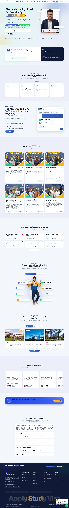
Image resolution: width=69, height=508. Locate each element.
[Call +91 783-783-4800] (52, 1)
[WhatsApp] (19, 487)
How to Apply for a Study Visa (48, 475)
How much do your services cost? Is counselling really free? (28, 443)
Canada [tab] (29, 326)
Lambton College (32, 341)
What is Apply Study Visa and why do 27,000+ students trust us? (29, 425)
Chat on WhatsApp (25, 25)
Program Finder (57, 477)
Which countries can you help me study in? (24, 447)
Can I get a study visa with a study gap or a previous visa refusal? (28, 436)
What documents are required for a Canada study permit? (27, 440)
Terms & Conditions (51, 504)
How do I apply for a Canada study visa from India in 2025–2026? (28, 433)
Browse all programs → (34, 249)
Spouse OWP (35, 483)
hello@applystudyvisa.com (11, 484)
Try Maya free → (10, 131)
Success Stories (45, 1)
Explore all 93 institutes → (34, 350)
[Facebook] (6, 487)
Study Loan (34, 480)
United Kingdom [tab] (38, 326)
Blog (49, 1)
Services (26, 1)
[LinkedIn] (14, 487)
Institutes (38, 1)
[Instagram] (9, 487)
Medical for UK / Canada (47, 478)
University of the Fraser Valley (15, 341)
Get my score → (58, 400)
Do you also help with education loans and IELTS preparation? (28, 450)
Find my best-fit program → (12, 25)
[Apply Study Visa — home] (10, 1)
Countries (21, 1)
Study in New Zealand (25, 480)
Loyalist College (52, 341)
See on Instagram (19, 211)
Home (17, 1)
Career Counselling (36, 474)
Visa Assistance (35, 477)
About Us (56, 474)
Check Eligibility (33, 1)
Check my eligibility (50, 466)
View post (40, 211)
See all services (40, 273)
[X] (11, 487)
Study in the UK (24, 477)
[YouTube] (16, 487)
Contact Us (56, 480)
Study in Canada (24, 474)
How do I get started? (20, 454)
